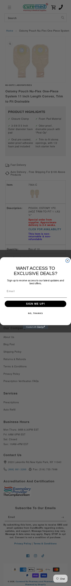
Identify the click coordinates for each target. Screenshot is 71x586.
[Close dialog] (67, 261)
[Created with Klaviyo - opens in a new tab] (35, 327)
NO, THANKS (35, 313)
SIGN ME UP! (35, 303)
